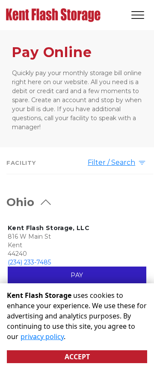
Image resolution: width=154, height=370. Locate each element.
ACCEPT (77, 356)
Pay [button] (77, 275)
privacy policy (42, 336)
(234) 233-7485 (29, 262)
